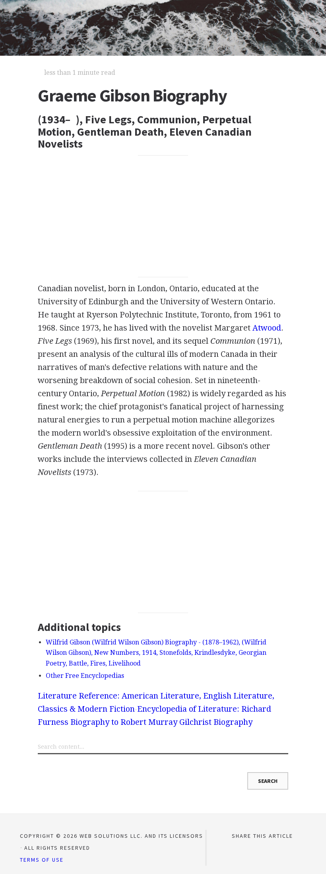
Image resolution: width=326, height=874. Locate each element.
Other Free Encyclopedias (85, 675)
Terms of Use (42, 859)
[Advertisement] (163, 216)
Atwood (266, 328)
